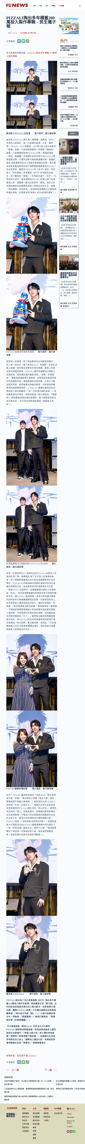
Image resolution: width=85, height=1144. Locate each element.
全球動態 (25, 1131)
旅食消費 (75, 71)
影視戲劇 (71, 55)
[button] (73, 134)
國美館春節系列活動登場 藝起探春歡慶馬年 (68, 275)
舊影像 (46, 1113)
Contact (70, 1126)
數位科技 (36, 1120)
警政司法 (71, 88)
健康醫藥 (71, 107)
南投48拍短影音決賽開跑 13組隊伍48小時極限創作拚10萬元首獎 (69, 48)
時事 (40, 6)
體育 (34, 1138)
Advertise (70, 1117)
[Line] (74, 1131)
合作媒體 (61, 6)
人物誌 (46, 1120)
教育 (34, 1127)
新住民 (24, 1120)
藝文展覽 (63, 190)
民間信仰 (47, 1117)
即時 (34, 6)
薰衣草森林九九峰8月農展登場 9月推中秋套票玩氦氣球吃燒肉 (69, 65)
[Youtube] (71, 1131)
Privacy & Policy (71, 1122)
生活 (47, 6)
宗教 (34, 1131)
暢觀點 (53, 6)
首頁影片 (66, 306)
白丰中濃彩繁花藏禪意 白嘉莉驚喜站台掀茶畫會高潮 (68, 218)
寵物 (34, 1134)
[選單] (80, 6)
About (69, 1114)
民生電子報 (32, 33)
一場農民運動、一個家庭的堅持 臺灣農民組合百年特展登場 (68, 160)
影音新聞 (71, 190)
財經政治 (25, 1127)
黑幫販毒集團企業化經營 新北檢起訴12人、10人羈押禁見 (69, 81)
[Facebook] (68, 1131)
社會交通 (25, 1124)
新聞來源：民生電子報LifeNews (21, 1056)
